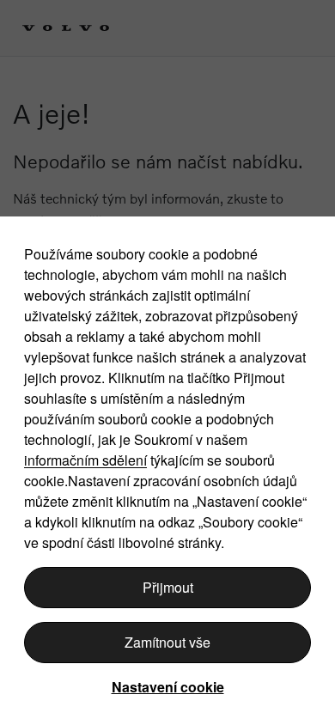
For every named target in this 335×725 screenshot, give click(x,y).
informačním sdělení (85, 460)
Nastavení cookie (168, 687)
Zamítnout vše (167, 642)
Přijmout (168, 587)
